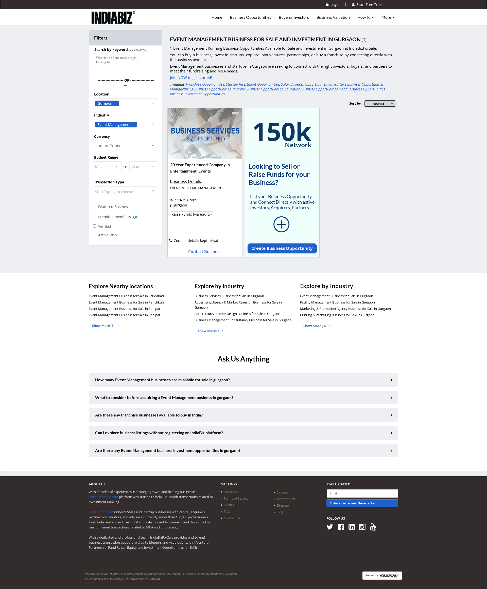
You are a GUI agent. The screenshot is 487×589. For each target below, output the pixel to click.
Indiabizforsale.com (103, 497)
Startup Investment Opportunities (252, 84)
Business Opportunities (250, 17)
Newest (378, 103)
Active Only (106, 235)
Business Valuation (333, 17)
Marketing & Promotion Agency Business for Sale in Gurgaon (345, 308)
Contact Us (232, 518)
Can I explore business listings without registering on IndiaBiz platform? (159, 432)
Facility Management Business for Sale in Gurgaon (337, 302)
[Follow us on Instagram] (364, 526)
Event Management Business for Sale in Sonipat (124, 308)
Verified (103, 226)
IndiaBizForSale (100, 512)
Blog (279, 512)
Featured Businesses (114, 206)
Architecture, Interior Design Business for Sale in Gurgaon (237, 313)
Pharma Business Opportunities (258, 89)
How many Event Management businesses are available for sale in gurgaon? (162, 379)
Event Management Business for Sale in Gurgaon (336, 296)
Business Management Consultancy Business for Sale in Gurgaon (243, 320)
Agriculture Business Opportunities (356, 84)
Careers (282, 492)
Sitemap (282, 505)
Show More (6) (103, 325)
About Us (231, 491)
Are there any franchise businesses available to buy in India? (149, 414)
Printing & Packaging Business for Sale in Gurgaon (337, 315)
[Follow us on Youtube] (375, 526)
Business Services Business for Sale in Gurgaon (229, 296)
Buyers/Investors (294, 17)
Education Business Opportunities (311, 89)
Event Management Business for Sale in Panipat (124, 315)
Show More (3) (314, 326)
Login (334, 4)
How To (364, 17)
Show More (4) (209, 330)
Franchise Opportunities (205, 84)
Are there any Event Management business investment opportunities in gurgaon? (167, 450)
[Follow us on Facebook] (343, 526)
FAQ (227, 511)
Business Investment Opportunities (197, 93)
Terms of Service (236, 498)
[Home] (113, 21)
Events (229, 505)
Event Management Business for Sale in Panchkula (126, 302)
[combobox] (125, 103)
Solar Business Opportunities (304, 84)
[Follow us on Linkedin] (353, 526)
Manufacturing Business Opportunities (200, 89)
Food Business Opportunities (362, 89)
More (386, 17)
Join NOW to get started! (191, 77)
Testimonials (285, 499)
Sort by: (355, 103)
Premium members (114, 216)
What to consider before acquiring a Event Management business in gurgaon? (164, 397)
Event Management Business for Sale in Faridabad (126, 296)
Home (217, 17)
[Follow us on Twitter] (331, 526)
